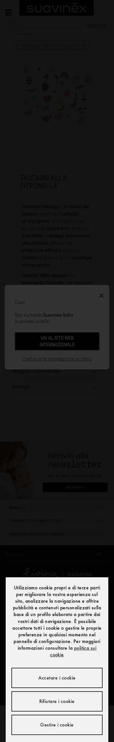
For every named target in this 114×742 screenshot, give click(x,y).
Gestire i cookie (57, 725)
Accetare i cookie (56, 678)
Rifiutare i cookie (57, 701)
